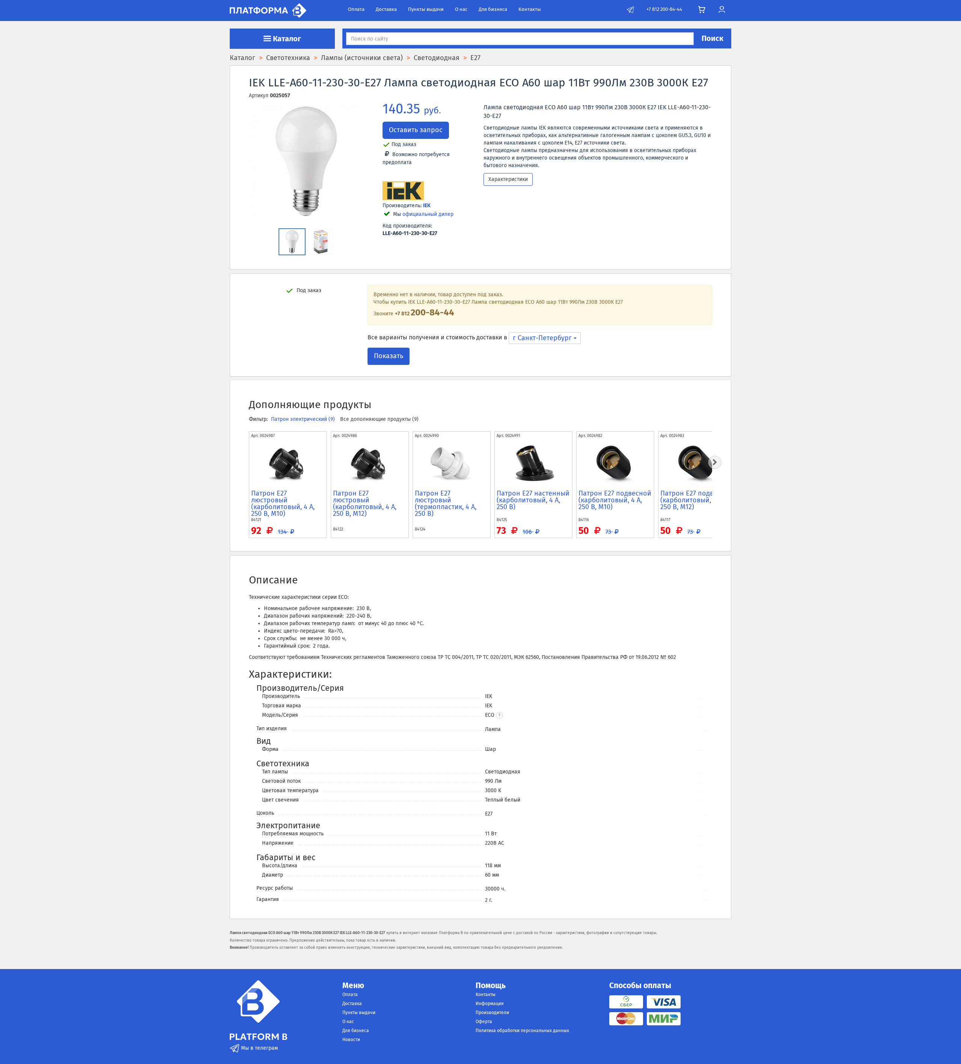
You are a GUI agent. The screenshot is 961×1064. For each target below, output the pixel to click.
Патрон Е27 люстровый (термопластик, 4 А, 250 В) (445, 503)
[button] (499, 715)
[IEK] (403, 191)
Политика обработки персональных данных (522, 1030)
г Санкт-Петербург (543, 338)
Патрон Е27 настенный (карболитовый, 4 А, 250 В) (533, 500)
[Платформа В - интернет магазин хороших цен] (268, 10)
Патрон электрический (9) (303, 419)
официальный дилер (427, 214)
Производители (492, 1012)
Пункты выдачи (426, 9)
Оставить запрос (416, 130)
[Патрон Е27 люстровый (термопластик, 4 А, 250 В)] (451, 464)
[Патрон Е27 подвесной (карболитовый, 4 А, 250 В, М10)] (615, 464)
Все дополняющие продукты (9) (379, 419)
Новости (351, 1039)
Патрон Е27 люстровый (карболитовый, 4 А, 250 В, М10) (283, 503)
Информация (490, 1003)
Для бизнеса (493, 9)
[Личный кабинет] (721, 9)
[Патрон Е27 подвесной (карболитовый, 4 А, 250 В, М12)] (697, 464)
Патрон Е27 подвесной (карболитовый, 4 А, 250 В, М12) (696, 500)
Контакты (529, 9)
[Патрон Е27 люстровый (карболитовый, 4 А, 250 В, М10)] (288, 464)
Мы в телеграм (258, 1048)
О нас (461, 9)
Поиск (712, 38)
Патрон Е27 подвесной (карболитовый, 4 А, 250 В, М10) (614, 500)
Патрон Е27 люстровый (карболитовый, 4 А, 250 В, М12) (364, 503)
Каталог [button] (286, 38)
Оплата (356, 9)
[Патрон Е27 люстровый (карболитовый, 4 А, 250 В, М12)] (369, 464)
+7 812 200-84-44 (664, 9)
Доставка (386, 9)
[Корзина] (701, 9)
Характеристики (508, 179)
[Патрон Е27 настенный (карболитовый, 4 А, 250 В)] (533, 464)
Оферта (484, 1021)
